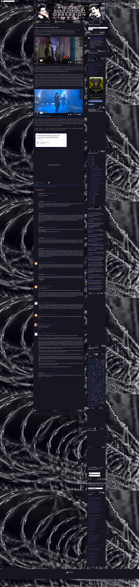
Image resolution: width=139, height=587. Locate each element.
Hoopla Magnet (92, 526)
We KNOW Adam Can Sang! (97, 175)
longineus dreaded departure (94, 281)
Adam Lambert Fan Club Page (96, 65)
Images (100, 381)
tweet (44, 128)
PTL (99, 389)
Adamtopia (91, 557)
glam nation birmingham (93, 249)
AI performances (93, 72)
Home (38, 22)
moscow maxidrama (92, 214)
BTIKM (89, 368)
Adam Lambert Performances (97, 38)
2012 (91, 159)
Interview (64, 185)
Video (42, 186)
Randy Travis (62, 68)
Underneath (100, 400)
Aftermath (90, 362)
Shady (89, 394)
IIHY (95, 381)
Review (71, 185)
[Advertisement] (59, 406)
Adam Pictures (92, 519)
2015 (91, 156)
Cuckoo (97, 371)
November (93, 190)
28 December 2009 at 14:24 (50, 324)
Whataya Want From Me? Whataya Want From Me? (97, 169)
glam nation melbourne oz (95, 240)
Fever (97, 375)
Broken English (95, 367)
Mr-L (90, 542)
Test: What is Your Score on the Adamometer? (97, 183)
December (93, 167)
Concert (99, 370)
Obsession (95, 387)
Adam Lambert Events (94, 518)
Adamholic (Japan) (93, 537)
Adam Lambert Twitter (94, 510)
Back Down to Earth (95, 187)
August (92, 195)
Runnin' (95, 393)
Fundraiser (90, 378)
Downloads (90, 374)
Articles (91, 70)
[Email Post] (49, 182)
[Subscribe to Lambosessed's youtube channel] (95, 101)
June (92, 199)
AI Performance (97, 362)
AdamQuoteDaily (93, 539)
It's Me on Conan (94, 177)
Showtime (60, 22)
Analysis (100, 365)
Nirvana (89, 387)
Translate (99, 489)
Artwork (94, 366)
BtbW (102, 367)
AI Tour (100, 363)
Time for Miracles (99, 397)
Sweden (102, 396)
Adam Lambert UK (93, 559)
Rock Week (102, 392)
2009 (91, 165)
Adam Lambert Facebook (94, 504)
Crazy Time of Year (95, 171)
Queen (93, 390)
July (92, 197)
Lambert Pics (92, 528)
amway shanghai (94, 231)
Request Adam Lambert (94, 550)
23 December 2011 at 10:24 (50, 373)
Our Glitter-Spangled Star (96, 179)
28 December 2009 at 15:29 (48, 333)
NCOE (94, 386)
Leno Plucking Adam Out (96, 173)
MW (98, 385)
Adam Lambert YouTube (94, 512)
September (93, 194)
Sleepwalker (96, 394)
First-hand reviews (93, 68)
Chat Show (47, 185)
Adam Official (92, 500)
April (92, 203)
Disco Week (99, 372)
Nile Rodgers (100, 386)
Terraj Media (92, 529)
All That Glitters (92, 540)
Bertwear (91, 75)
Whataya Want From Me (49, 186)
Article (89, 366)
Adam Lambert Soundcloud (95, 508)
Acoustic (100, 359)
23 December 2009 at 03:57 (50, 227)
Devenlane (91, 524)
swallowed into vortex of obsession (95, 269)
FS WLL (100, 377)
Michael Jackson (96, 383)
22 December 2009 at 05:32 (50, 201)
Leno (68, 185)
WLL (89, 405)
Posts (91, 473)
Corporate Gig (91, 371)
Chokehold (90, 369)
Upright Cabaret (91, 402)
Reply (39, 197)
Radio (97, 390)
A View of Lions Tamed (96, 181)
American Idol (91, 365)
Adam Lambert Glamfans (94, 535)
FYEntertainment (93, 561)
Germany (97, 378)
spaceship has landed (93, 258)
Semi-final (101, 393)
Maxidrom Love (91, 55)
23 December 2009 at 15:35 (50, 274)
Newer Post (37, 413)
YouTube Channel (93, 73)
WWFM (94, 405)
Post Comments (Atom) (62, 417)
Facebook (91, 67)
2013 (91, 157)
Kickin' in (97, 382)
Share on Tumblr (91, 104)
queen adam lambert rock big (94, 219)
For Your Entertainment (55, 185)
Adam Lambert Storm (94, 548)
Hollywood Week (98, 380)
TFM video (77, 69)
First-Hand (93, 376)
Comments (92, 475)
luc (39, 286)
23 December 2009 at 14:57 (49, 262)
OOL (102, 387)
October (93, 192)
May (92, 201)
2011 (91, 161)
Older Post (81, 413)
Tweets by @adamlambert (94, 351)
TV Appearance (76, 185)
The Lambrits (92, 564)
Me (39, 302)
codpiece (90, 224)
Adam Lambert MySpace (94, 502)
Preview (94, 389)
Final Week (102, 375)
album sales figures (69, 29)
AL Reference (92, 523)
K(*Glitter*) (40, 324)
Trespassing (91, 398)
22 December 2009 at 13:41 (50, 213)
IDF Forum (91, 562)
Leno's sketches (45, 33)
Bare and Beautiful (95, 186)
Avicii (99, 366)
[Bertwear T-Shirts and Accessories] (96, 85)
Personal (90, 388)
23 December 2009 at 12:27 (50, 248)
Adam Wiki (91, 521)
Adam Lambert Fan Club (94, 505)
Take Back (92, 397)
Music (103, 383)
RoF (91, 393)
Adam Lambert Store (93, 507)
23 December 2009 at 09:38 (50, 238)
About (48, 22)
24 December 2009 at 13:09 (46, 286)
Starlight (96, 396)
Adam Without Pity (93, 556)
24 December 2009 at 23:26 (48, 302)
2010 (91, 163)
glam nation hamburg (93, 235)
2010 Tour (91, 359)
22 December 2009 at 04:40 (50, 193)
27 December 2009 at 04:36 (46, 314)
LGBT (89, 383)
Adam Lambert (41, 185)
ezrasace (40, 262)
